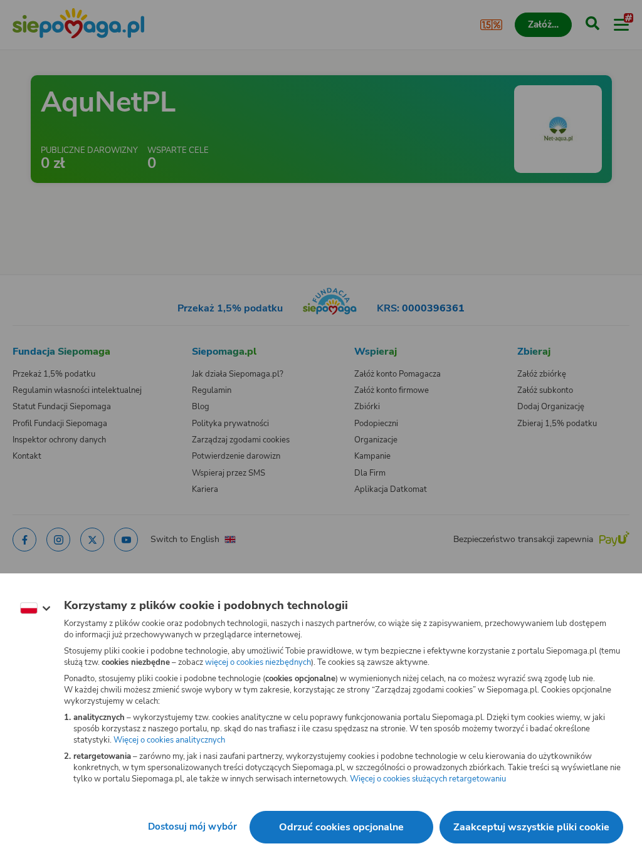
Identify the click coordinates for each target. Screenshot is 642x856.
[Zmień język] (35, 608)
